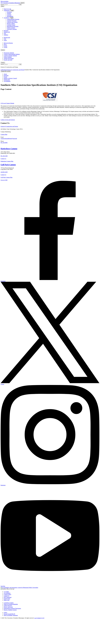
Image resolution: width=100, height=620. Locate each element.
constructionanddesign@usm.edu (9, 138)
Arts (5, 33)
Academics (6, 17)
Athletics (6, 34)
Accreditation (7, 81)
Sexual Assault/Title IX (9, 614)
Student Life (7, 32)
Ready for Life (7, 9)
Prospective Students (9, 52)
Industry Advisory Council (10, 78)
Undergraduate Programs (13, 19)
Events (5, 45)
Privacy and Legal (8, 607)
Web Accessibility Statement (11, 615)
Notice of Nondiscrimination (11, 604)
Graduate (9, 14)
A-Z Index (6, 591)
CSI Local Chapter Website (7, 103)
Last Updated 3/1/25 (39, 618)
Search (2, 62)
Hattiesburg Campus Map (7, 161)
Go (20, 4)
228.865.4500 (4, 172)
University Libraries (12, 29)
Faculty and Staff (8, 60)
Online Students (8, 57)
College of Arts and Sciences (8, 119)
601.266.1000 (4, 156)
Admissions (7, 10)
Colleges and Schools (12, 22)
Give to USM (4, 180)
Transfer (9, 13)
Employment (7, 598)
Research (6, 30)
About (5, 74)
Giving (5, 47)
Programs (6, 75)
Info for (2, 50)
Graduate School (11, 25)
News (5, 44)
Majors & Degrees (8, 43)
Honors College (11, 23)
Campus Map (4, 134)
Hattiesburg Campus (9, 149)
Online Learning (11, 27)
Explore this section (5, 71)
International (10, 16)
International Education (12, 26)
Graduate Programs (11, 20)
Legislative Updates (9, 602)
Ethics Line (6, 600)
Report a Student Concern (10, 610)
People (5, 77)
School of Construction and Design (15, 69)
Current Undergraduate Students (12, 54)
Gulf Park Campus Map (6, 177)
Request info (7, 37)
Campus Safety (7, 594)
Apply (5, 40)
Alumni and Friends (9, 58)
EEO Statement (7, 597)
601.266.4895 (4, 142)
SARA (5, 612)
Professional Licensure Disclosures (12, 608)
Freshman (9, 12)
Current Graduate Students (10, 55)
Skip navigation (4, 1)
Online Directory (8, 605)
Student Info (7, 79)
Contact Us (3, 158)
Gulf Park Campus (8, 165)
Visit (5, 39)
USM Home (4, 69)
